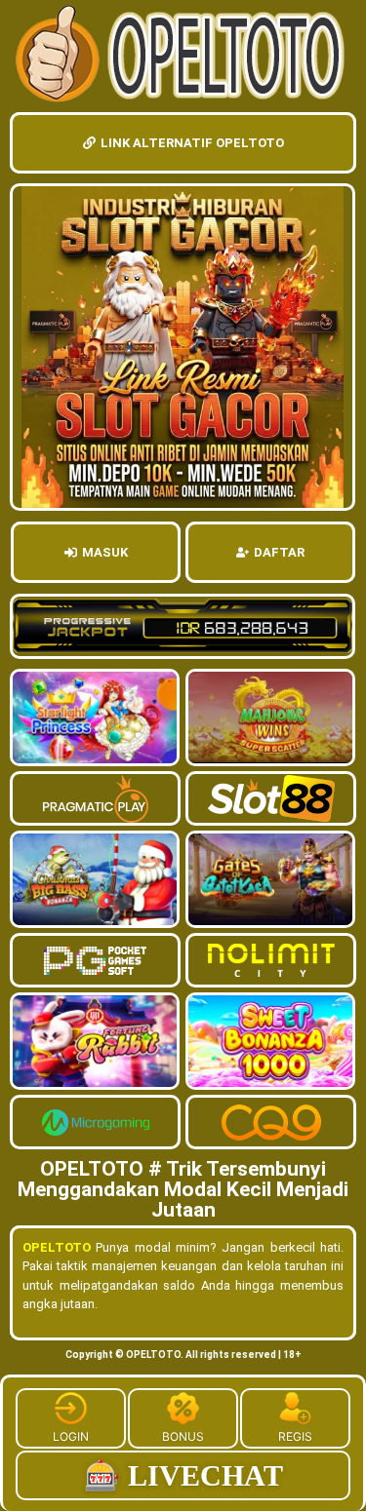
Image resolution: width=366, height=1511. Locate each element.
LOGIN (71, 1436)
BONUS (183, 1436)
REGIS (295, 1436)
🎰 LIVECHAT (183, 1475)
